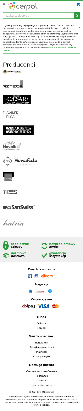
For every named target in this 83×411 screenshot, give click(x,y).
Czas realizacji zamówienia (41, 371)
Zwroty (41, 380)
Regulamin (41, 342)
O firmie (41, 323)
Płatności (41, 351)
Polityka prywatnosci (42, 347)
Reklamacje (41, 375)
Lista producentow (42, 385)
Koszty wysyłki (41, 356)
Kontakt (41, 328)
